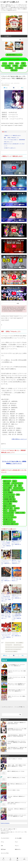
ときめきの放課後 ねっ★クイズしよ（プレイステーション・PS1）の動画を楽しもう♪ (16, 742)
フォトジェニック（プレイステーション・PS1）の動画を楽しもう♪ (6, 562)
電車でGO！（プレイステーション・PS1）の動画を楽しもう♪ (16, 562)
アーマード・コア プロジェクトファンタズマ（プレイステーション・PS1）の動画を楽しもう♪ (6, 635)
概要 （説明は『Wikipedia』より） (11, 137)
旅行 (10, 859)
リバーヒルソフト (9, 644)
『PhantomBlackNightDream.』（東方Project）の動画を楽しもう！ (16, 735)
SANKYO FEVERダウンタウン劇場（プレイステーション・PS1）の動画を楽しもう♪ (16, 690)
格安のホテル (17, 849)
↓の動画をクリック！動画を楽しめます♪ (12, 135)
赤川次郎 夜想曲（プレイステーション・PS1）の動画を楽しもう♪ (16, 729)
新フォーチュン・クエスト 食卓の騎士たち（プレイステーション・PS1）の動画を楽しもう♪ (16, 684)
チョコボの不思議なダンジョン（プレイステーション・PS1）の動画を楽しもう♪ (16, 665)
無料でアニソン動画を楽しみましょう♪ (16, 777)
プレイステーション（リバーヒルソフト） (13, 649)
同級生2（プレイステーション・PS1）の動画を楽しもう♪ (16, 696)
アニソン (17, 845)
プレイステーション (17, 644)
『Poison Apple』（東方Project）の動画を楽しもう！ (16, 723)
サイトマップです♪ (5, 853)
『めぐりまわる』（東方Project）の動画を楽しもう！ (16, 809)
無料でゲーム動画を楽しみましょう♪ (16, 771)
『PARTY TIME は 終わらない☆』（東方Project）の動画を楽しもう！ (16, 748)
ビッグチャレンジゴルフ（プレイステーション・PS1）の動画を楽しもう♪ (8, 706)
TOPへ (24, 859)
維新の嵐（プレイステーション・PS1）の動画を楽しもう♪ (16, 579)
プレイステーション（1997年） (11, 651)
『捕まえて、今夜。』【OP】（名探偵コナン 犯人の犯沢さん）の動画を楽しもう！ (16, 765)
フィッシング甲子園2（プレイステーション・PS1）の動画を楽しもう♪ (21, 706)
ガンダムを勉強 (18, 838)
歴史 (17, 860)
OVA (2, 845)
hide (6, 131)
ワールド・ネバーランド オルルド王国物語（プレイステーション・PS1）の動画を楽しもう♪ (6, 544)
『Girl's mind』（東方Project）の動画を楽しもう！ (16, 797)
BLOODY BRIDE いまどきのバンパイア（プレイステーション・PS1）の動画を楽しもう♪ (16, 816)
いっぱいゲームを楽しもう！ (14, 759)
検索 (18, 303)
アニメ (16, 841)
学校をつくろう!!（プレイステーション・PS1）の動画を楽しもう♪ (16, 543)
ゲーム (2, 841)
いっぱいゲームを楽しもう (10, 2)
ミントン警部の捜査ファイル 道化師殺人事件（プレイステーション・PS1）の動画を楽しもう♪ (16, 616)
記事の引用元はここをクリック (19, 439)
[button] (14, 24)
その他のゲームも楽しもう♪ (10, 147)
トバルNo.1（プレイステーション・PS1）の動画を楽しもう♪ (16, 677)
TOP (8, 828)
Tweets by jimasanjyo (5, 823)
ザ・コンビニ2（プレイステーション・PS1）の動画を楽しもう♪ (6, 580)
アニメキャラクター (5, 838)
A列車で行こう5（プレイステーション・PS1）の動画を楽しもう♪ (16, 597)
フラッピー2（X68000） (13, 790)
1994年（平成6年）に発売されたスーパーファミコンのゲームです (16, 803)
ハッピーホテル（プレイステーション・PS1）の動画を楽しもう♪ (16, 635)
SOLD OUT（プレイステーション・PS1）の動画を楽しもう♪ (17, 671)
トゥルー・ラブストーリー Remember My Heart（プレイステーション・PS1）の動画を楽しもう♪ (6, 598)
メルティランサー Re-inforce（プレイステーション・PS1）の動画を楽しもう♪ (6, 616)
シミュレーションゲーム (10, 642)
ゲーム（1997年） (19, 642)
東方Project (3, 849)
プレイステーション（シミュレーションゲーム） (14, 647)
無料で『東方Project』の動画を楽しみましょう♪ (16, 784)
